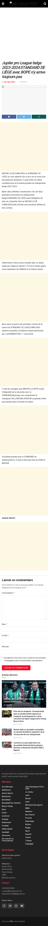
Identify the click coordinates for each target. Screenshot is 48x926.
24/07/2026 (18, 753)
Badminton (6, 796)
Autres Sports (7, 793)
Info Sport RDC (9, 82)
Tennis (28, 837)
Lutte (27, 802)
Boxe (4, 809)
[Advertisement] (24, 35)
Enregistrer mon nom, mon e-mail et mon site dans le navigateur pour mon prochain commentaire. (25, 659)
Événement (6, 822)
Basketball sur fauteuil (11, 803)
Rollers (28, 824)
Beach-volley (7, 806)
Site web (5, 647)
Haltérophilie (7, 829)
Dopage (5, 819)
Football (5, 826)
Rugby (27, 828)
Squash (28, 834)
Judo (27, 795)
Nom (4, 624)
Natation (28, 811)
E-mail (5, 635)
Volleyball (29, 844)
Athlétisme (6, 790)
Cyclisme (5, 816)
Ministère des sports (34, 805)
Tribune (28, 841)
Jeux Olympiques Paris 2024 (34, 788)
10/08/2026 (8, 705)
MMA (27, 808)
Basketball (6, 800)
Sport (27, 831)
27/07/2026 (18, 724)
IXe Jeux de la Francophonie (8, 840)
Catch (4, 813)
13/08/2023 (23, 82)
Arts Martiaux (7, 787)
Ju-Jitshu (29, 792)
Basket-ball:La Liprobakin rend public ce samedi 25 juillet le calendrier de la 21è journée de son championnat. (29, 732)
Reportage (29, 821)
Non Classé (30, 815)
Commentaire (8, 593)
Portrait (28, 818)
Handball (5, 832)
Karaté (28, 798)
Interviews (6, 835)
